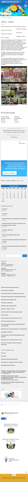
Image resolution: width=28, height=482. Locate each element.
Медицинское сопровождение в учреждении (14, 329)
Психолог (4, 356)
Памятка (4, 209)
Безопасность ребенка (7, 290)
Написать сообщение (9, 173)
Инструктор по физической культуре (11, 362)
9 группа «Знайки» (6, 17)
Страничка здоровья (7, 302)
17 (3, 195)
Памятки (4, 213)
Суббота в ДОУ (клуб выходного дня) (11, 312)
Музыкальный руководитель (9, 359)
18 (7, 195)
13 (14, 194)
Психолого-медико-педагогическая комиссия (11, 343)
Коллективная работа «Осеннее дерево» (5, 118)
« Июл (2, 201)
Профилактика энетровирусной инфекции (14, 218)
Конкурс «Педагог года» (8, 308)
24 (3, 197)
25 (7, 197)
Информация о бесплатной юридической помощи (12, 335)
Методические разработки (8, 299)
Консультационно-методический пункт (12, 293)
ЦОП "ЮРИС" (22, 478)
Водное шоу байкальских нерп (11, 234)
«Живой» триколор (7, 230)
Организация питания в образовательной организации (13, 324)
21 (18, 195)
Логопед (3, 353)
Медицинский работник (8, 365)
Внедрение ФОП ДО (6, 332)
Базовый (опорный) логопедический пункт (13, 296)
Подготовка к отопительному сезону (11, 339)
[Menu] (26, 1)
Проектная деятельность (8, 321)
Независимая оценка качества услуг (11, 318)
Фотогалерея (4, 315)
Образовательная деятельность (10, 287)
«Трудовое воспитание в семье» (18, 118)
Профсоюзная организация (8, 305)
